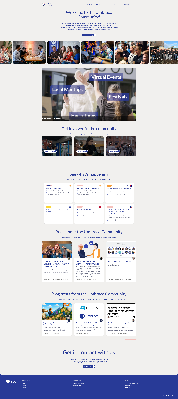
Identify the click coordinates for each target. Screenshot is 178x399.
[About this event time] (65, 191)
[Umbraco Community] (47, 4)
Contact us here (112, 299)
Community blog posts (130, 338)
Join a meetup (113, 151)
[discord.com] (172, 396)
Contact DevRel (88, 366)
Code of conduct (77, 385)
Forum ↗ (24, 383)
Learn (106, 4)
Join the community (88, 35)
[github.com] (169, 396)
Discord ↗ (24, 385)
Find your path (81, 151)
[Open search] (134, 4)
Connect (98, 4)
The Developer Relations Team (132, 383)
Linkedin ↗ (24, 387)
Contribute (115, 4)
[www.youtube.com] (163, 396)
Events (88, 4)
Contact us (127, 387)
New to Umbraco (49, 151)
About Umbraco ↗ (129, 385)
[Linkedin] (166, 396)
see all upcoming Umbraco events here (99, 179)
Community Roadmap (78, 383)
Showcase (126, 4)
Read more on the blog (129, 285)
